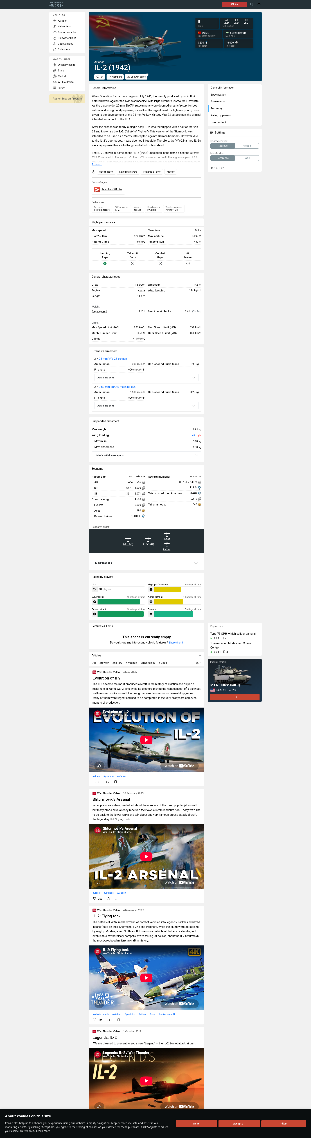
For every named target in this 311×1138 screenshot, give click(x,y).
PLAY (234, 4)
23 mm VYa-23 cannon (113, 358)
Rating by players (128, 171)
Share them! (176, 642)
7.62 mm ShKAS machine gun (117, 387)
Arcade (247, 145)
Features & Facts (152, 171)
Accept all (239, 1123)
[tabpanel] (146, 385)
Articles (171, 171)
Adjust (283, 1123)
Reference (223, 158)
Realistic (222, 145)
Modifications (103, 562)
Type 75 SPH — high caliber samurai (233, 633)
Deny (196, 1123)
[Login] (259, 4)
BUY (235, 697)
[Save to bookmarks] (116, 898)
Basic (247, 158)
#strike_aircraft (167, 1014)
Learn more (43, 1131)
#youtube (108, 776)
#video (96, 776)
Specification (106, 171)
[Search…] (251, 4)
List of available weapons (109, 455)
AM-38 (141, 290)
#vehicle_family (101, 1014)
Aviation (121, 776)
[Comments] (108, 898)
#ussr (152, 1014)
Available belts (105, 377)
